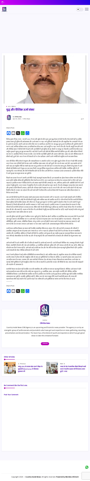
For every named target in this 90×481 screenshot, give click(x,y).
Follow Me (45, 344)
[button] (79, 9)
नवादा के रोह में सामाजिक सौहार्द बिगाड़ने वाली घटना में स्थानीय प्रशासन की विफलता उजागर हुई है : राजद (73, 369)
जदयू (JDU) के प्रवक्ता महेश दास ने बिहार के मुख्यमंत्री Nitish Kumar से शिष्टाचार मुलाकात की (30, 369)
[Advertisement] (45, 31)
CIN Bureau (18, 117)
